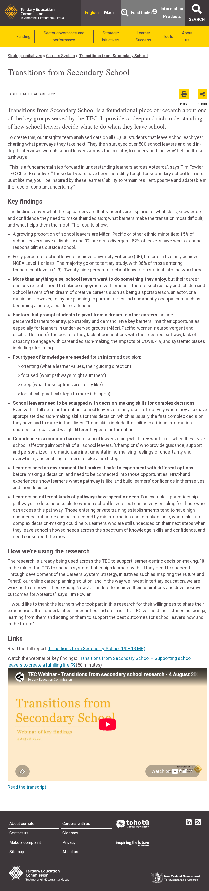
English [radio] (92, 12)
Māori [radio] (109, 12)
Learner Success (143, 36)
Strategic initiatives (110, 36)
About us (187, 36)
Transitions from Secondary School (113, 55)
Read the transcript (27, 787)
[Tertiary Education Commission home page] (34, 11)
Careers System (60, 55)
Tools (168, 36)
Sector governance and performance (64, 36)
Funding (23, 36)
